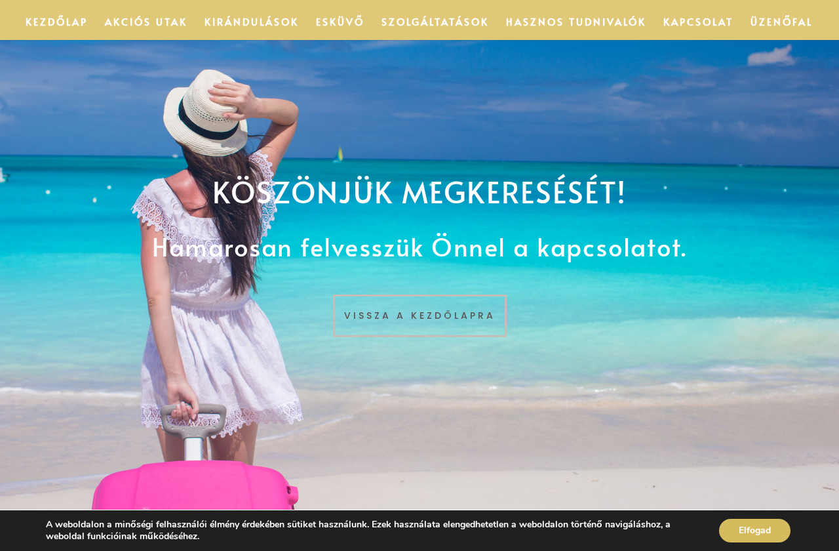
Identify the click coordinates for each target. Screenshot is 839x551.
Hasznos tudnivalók (576, 22)
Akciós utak (146, 22)
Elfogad (755, 530)
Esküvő (340, 22)
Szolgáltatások (435, 22)
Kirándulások (252, 22)
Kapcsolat (698, 22)
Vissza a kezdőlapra (420, 315)
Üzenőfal (782, 22)
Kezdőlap (57, 22)
